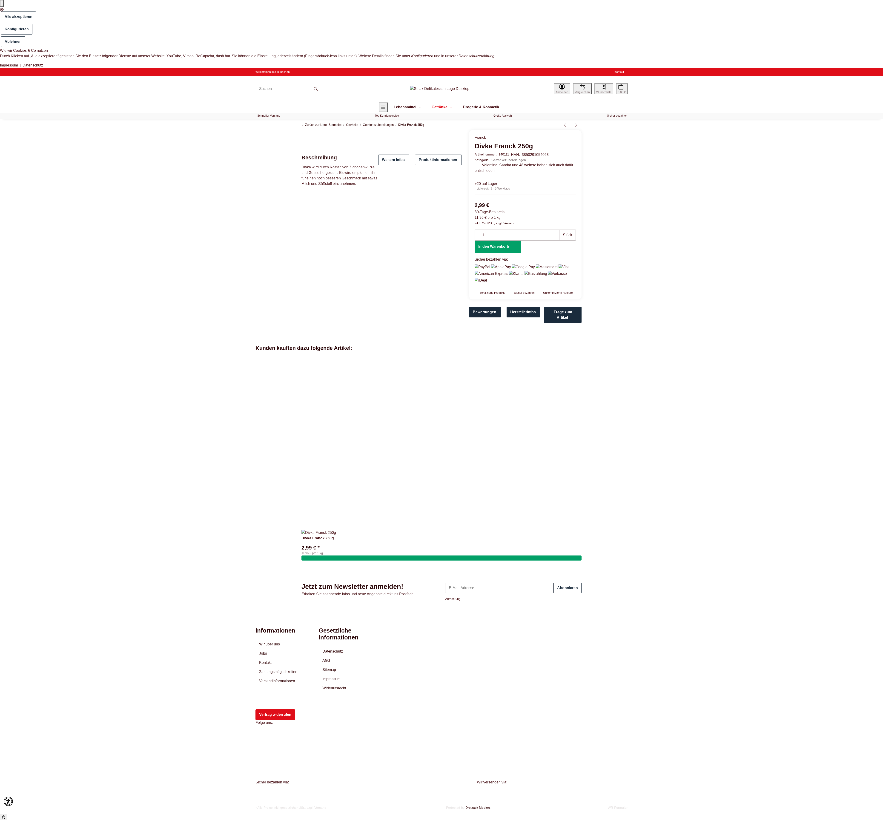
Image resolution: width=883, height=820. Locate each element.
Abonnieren (567, 588)
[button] (562, 88)
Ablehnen (13, 41)
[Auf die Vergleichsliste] (444, 136)
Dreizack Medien (477, 807)
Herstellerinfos (523, 312)
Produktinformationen (438, 160)
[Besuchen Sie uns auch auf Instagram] (261, 745)
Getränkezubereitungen (508, 160)
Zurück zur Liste (315, 125)
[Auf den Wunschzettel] (453, 136)
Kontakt (619, 72)
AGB (326, 660)
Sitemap (329, 670)
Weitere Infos (393, 160)
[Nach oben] (3, 817)
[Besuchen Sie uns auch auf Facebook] (261, 734)
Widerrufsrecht (334, 688)
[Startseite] (439, 89)
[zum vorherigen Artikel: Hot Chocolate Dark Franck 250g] (565, 125)
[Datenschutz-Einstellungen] (2, 3)
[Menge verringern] (478, 232)
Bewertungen (484, 312)
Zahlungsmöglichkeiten (278, 672)
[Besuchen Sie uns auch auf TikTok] (261, 755)
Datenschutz (33, 65)
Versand (509, 223)
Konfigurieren (17, 29)
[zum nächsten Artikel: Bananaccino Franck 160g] (576, 125)
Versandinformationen (277, 681)
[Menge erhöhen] (555, 232)
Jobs (263, 653)
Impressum (9, 65)
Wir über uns (269, 644)
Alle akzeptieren (18, 17)
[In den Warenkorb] (441, 558)
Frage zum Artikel (563, 314)
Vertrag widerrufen (275, 714)
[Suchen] (315, 88)
